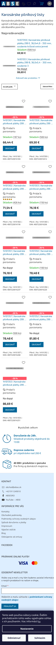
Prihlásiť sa (10, 606)
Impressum (6, 526)
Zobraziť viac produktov (26, 78)
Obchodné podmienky (11, 515)
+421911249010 (13, 491)
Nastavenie (26, 628)
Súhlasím (39, 638)
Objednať (10, 148)
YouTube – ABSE (13, 499)
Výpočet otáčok (8, 529)
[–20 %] (15, 107)
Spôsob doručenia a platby (13, 522)
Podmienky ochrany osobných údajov (18, 518)
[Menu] (49, 3)
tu (39, 621)
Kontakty (5, 511)
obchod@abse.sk (13, 487)
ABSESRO (10, 495)
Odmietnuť (14, 638)
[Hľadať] (34, 3)
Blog (3, 533)
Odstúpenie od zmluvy (11, 536)
